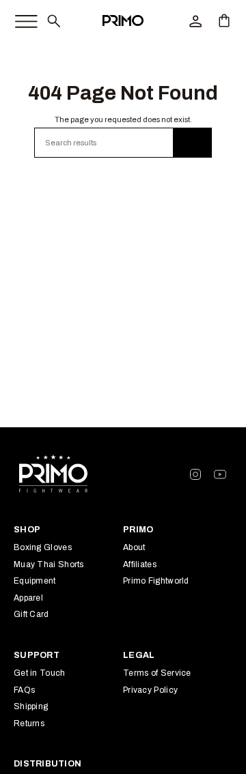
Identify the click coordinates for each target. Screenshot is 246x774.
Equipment (35, 581)
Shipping (31, 706)
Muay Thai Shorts (49, 564)
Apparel (28, 598)
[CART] (224, 20)
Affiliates (139, 564)
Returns (29, 723)
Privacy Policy (150, 690)
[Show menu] (19, 18)
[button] (53, 20)
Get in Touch (40, 673)
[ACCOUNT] (195, 20)
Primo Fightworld (156, 581)
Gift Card (31, 614)
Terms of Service (157, 673)
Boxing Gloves (43, 547)
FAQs (24, 690)
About (134, 547)
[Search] (193, 143)
